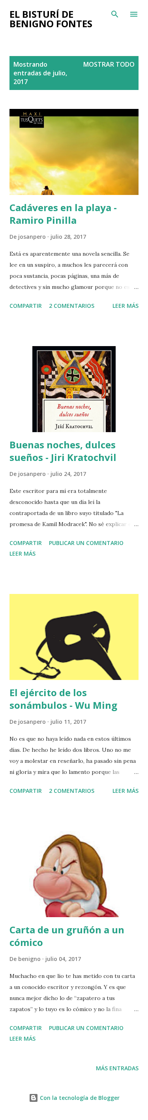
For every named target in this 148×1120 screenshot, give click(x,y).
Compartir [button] (25, 305)
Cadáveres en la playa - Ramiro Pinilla (63, 214)
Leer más (125, 305)
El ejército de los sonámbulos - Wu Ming (63, 699)
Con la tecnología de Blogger (79, 1097)
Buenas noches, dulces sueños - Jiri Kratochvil (62, 451)
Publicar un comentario (86, 543)
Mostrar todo (109, 64)
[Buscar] (115, 14)
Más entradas (117, 1068)
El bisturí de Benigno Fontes (50, 18)
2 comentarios (71, 305)
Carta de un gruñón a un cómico (66, 936)
